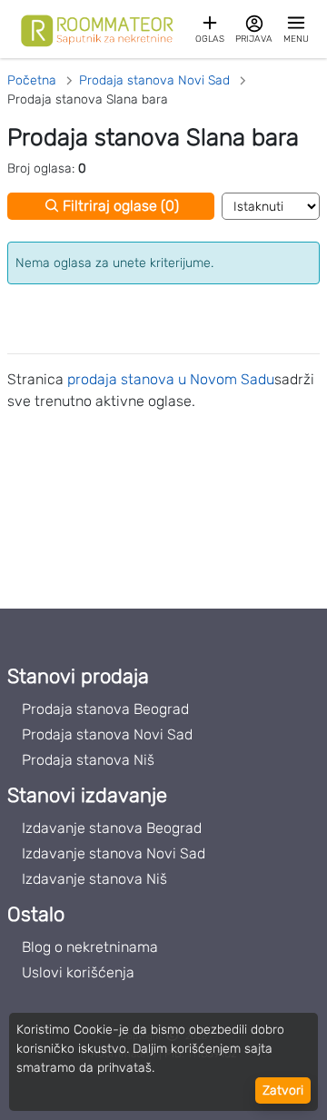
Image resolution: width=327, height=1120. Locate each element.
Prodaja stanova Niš (88, 759)
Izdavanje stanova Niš (94, 878)
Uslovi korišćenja (78, 972)
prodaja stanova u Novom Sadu (170, 379)
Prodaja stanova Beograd (105, 709)
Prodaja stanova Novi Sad (107, 734)
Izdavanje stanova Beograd (112, 828)
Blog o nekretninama (90, 947)
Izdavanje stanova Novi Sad (113, 853)
